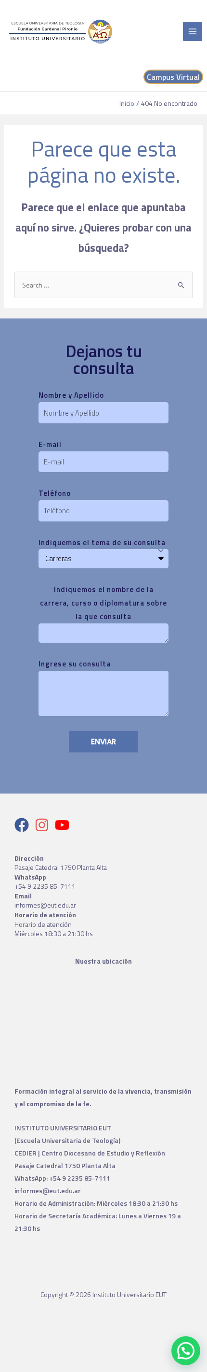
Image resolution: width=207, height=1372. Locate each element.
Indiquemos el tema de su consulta (102, 542)
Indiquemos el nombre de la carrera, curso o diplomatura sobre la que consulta (103, 603)
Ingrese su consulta (75, 663)
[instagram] (44, 825)
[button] (185, 1350)
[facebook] (23, 825)
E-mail (50, 444)
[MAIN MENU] (192, 31)
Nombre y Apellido (71, 395)
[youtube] (64, 825)
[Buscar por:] (103, 285)
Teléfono (55, 493)
